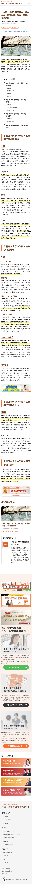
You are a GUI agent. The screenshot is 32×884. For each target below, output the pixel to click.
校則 (9, 96)
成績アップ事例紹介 (8, 838)
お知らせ (5, 859)
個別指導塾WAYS (7, 852)
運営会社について (7, 868)
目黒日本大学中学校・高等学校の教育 (17, 101)
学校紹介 (15, 27)
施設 (9, 93)
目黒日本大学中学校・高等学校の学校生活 (17, 115)
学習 (9, 105)
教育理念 (10, 91)
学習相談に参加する (15, 746)
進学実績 (10, 110)
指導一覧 (5, 856)
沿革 (9, 88)
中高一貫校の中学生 (8, 831)
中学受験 (6, 27)
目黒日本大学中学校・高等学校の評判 (17, 126)
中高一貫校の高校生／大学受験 (11, 834)
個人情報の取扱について (8, 871)
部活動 (10, 119)
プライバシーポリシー (8, 874)
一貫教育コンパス (8, 845)
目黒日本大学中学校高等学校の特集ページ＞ (18, 31)
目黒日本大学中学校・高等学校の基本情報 (17, 84)
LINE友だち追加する (15, 667)
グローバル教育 (12, 107)
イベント (10, 121)
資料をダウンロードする (15, 705)
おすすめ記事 (7, 820)
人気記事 (5, 816)
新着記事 (5, 823)
